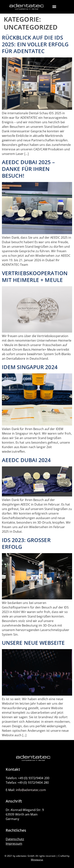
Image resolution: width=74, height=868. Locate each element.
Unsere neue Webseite (33, 642)
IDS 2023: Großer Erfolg (26, 543)
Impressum (14, 843)
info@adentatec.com (31, 790)
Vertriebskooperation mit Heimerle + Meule (35, 276)
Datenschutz (15, 839)
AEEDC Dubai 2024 (26, 460)
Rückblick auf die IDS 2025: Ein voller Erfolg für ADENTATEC (35, 44)
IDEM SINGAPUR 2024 (29, 367)
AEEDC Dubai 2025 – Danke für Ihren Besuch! (28, 168)
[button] (54, 6)
